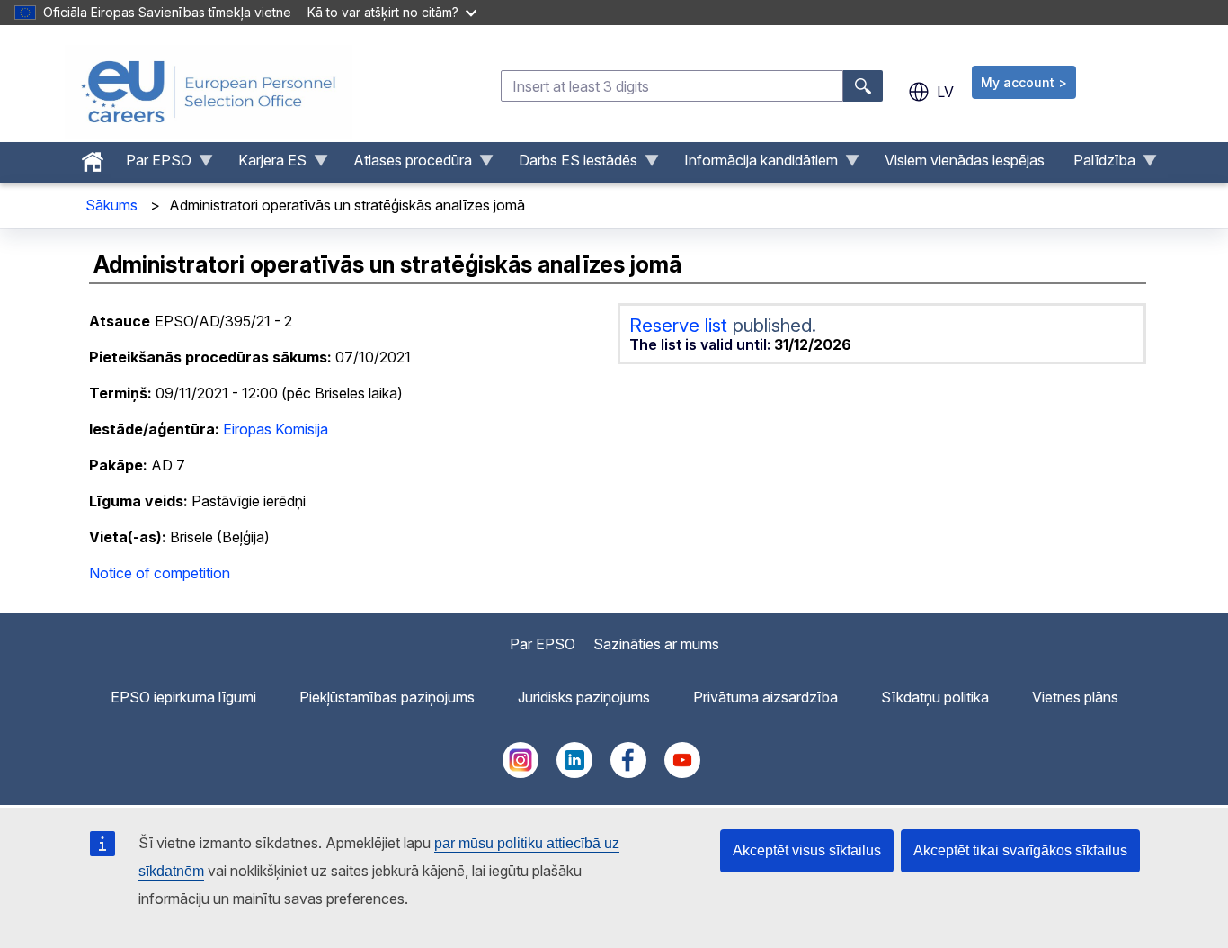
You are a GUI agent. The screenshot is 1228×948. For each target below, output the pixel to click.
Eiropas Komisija (275, 429)
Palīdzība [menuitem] (1097, 164)
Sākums (111, 205)
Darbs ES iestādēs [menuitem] (570, 164)
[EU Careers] (208, 92)
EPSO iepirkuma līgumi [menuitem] (183, 697)
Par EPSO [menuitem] (151, 164)
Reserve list (681, 325)
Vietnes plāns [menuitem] (1075, 697)
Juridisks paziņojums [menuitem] (584, 697)
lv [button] (945, 92)
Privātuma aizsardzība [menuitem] (765, 697)
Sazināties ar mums (656, 644)
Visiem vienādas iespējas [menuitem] (965, 160)
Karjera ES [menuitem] (265, 164)
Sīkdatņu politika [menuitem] (935, 697)
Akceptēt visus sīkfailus (807, 850)
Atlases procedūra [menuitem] (405, 164)
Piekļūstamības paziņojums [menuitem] (387, 697)
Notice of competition (159, 573)
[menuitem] (92, 157)
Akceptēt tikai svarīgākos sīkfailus (1020, 850)
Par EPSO (542, 644)
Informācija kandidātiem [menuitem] (754, 164)
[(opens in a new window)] (520, 773)
